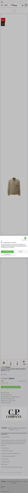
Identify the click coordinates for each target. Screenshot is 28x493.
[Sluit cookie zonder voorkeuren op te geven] (25, 238)
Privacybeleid (24, 239)
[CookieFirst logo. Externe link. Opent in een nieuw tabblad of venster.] (1, 241)
